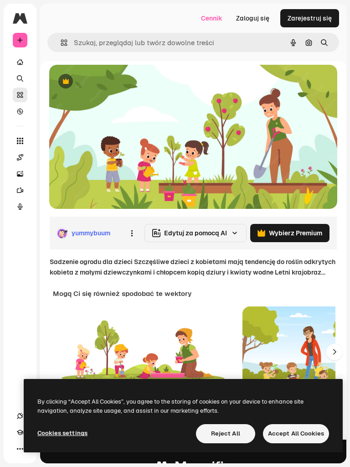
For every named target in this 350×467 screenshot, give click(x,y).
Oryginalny (112, 82)
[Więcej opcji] (132, 233)
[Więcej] (20, 448)
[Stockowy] (20, 95)
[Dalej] (334, 352)
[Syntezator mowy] (20, 206)
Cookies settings (62, 433)
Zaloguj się (252, 18)
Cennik (211, 18)
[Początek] (20, 62)
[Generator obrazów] (20, 173)
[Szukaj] (20, 78)
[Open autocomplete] (60, 42)
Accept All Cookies (296, 433)
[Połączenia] (20, 416)
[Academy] (20, 432)
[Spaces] (20, 157)
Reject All (225, 433)
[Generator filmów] (20, 190)
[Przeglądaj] (20, 111)
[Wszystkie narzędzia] (20, 141)
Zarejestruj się (310, 18)
